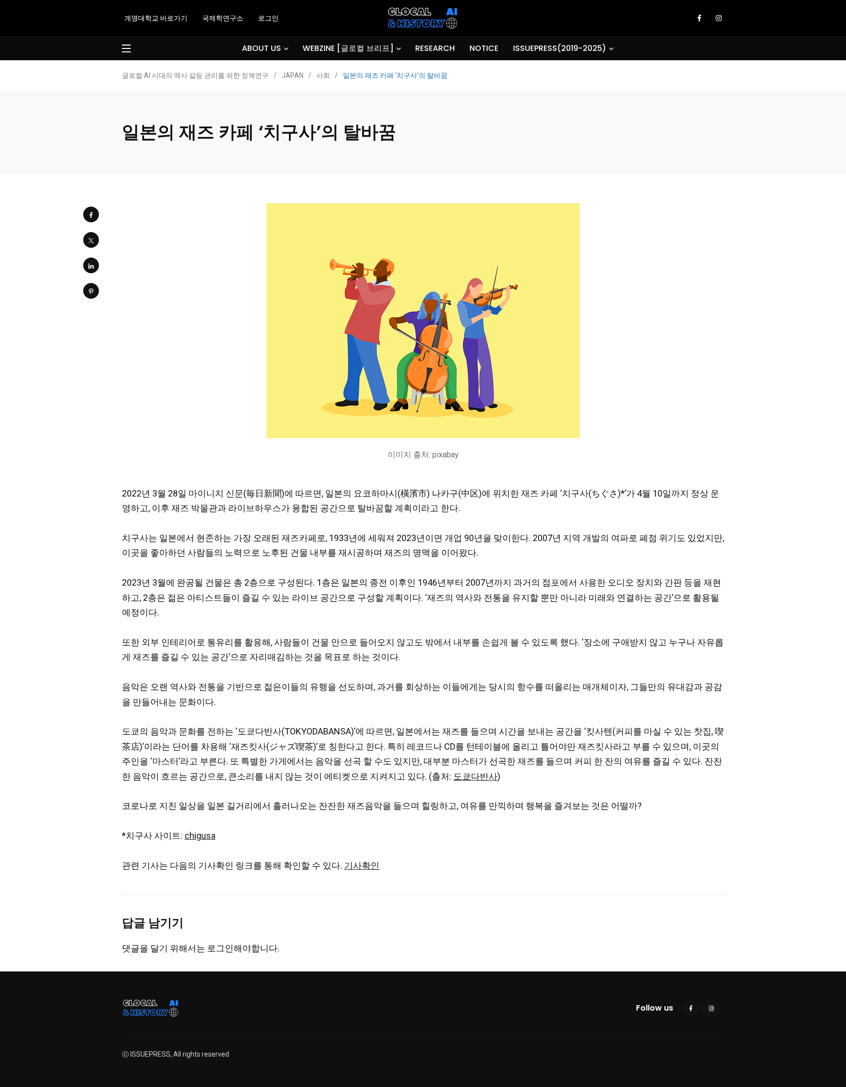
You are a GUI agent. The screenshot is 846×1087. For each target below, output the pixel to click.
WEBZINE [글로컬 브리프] (348, 48)
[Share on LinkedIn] (91, 265)
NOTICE (484, 48)
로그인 (268, 18)
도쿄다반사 (475, 776)
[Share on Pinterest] (91, 291)
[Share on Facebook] (91, 214)
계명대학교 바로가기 (156, 18)
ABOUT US (261, 48)
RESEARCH (435, 48)
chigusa (200, 835)
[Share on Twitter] (91, 240)
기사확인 (361, 865)
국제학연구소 (222, 18)
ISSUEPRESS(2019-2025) (559, 48)
